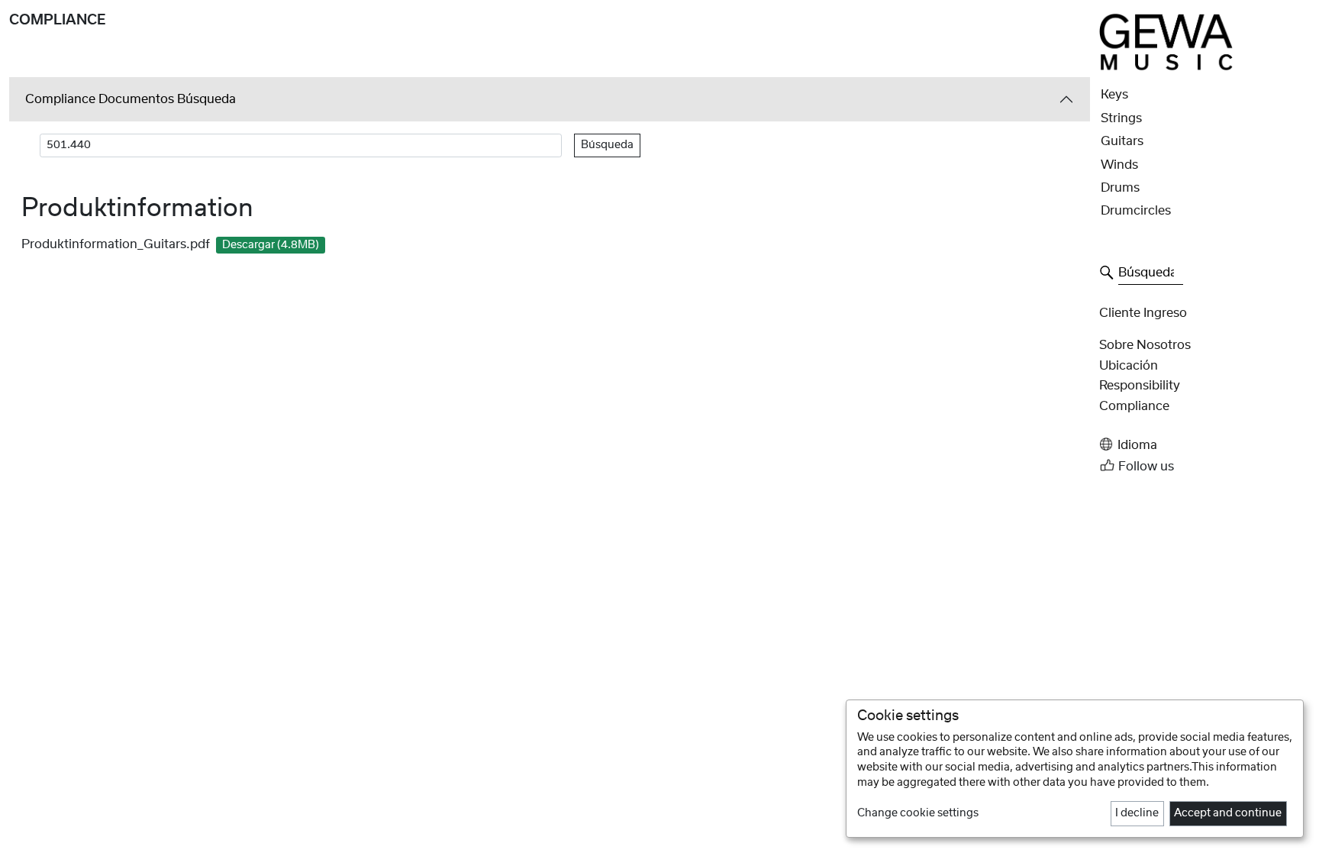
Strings (1121, 118)
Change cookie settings (918, 813)
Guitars (1122, 141)
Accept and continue (1228, 813)
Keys (1114, 95)
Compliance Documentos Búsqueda (130, 99)
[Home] (1166, 41)
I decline (1137, 813)
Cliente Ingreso (1143, 313)
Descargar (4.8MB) (270, 245)
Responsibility (1139, 386)
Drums (1120, 188)
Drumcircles (1136, 211)
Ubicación (1128, 366)
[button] (1204, 444)
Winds (1119, 165)
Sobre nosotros (1145, 345)
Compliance (1134, 406)
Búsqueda (607, 145)
